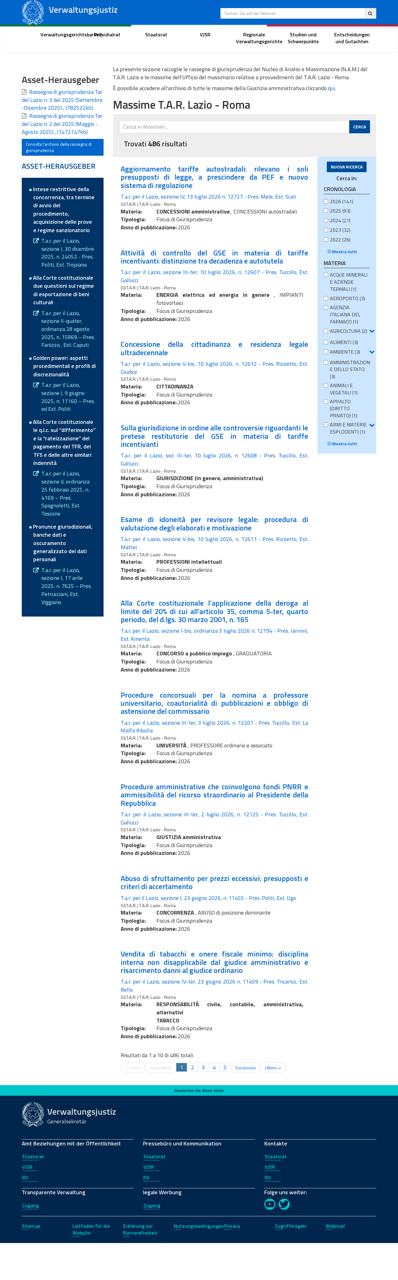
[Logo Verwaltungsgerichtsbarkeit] (33, 12)
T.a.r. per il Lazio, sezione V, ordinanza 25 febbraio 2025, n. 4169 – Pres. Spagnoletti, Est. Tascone (65, 493)
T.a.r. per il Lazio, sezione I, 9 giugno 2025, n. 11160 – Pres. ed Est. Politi (68, 397)
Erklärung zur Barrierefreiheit (140, 1229)
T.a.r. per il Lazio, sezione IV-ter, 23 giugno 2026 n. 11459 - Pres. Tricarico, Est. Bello (214, 985)
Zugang (30, 1205)
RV (25, 1177)
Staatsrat (33, 1156)
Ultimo (273, 1067)
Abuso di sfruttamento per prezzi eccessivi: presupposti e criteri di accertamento (214, 882)
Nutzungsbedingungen (199, 1226)
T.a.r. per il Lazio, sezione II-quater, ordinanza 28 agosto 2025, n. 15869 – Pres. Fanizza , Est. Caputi (68, 329)
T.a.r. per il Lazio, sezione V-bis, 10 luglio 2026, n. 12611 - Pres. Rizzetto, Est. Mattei (214, 543)
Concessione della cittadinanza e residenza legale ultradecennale (214, 348)
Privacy (232, 1226)
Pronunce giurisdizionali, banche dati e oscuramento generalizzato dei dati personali (62, 543)
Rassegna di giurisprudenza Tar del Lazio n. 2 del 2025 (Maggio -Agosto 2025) (62, 124)
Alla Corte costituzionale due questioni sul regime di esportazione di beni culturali (63, 289)
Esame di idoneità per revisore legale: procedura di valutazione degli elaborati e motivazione (214, 523)
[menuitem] (58, 34)
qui (331, 88)
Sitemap (31, 1226)
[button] (372, 331)
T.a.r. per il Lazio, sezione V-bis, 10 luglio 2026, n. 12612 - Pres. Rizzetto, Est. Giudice (214, 368)
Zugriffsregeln (291, 1226)
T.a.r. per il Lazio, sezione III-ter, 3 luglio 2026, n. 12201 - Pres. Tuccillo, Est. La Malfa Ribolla (214, 726)
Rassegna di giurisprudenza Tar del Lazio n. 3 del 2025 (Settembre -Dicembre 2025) (62, 100)
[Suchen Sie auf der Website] (370, 13)
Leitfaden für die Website (91, 1229)
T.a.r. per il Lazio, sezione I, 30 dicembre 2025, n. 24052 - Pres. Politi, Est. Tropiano (67, 253)
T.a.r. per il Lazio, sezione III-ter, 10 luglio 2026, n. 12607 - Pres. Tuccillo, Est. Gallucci (214, 276)
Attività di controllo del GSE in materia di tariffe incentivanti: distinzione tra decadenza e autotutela (214, 256)
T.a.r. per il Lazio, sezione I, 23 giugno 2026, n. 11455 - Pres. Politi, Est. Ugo (208, 898)
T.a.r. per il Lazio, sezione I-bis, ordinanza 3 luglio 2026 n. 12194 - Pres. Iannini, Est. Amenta (214, 634)
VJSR (27, 1167)
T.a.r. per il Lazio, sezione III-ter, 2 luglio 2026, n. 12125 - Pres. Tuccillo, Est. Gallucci (214, 818)
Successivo (245, 1067)
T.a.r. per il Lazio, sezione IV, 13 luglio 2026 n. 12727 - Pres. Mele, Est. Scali (208, 196)
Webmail (335, 1226)
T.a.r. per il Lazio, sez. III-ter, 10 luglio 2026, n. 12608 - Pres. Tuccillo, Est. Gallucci (214, 459)
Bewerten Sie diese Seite (199, 1090)
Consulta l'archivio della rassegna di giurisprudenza (59, 147)
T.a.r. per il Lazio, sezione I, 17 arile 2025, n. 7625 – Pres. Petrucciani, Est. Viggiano (66, 586)
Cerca (359, 126)
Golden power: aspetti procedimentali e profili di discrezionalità (64, 366)
